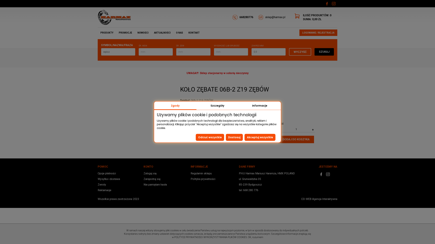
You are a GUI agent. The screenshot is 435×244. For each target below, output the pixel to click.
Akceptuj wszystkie (260, 137)
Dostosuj (234, 137)
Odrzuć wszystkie (210, 137)
